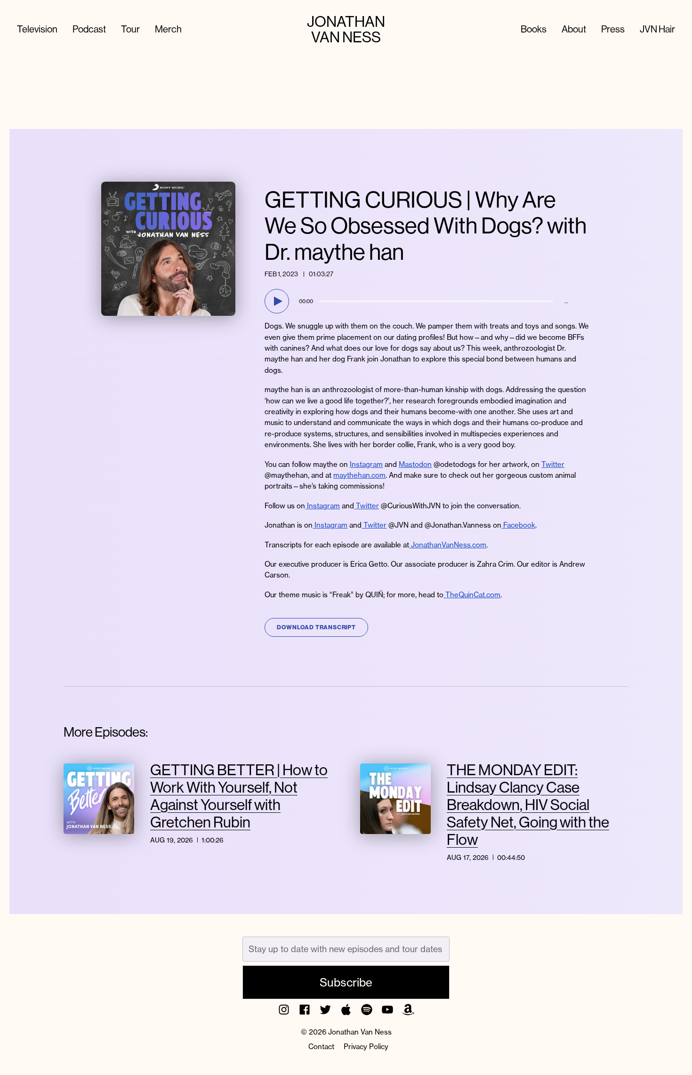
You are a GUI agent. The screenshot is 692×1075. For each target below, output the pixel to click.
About (574, 29)
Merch (168, 29)
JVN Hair (657, 29)
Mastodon (415, 464)
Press (613, 29)
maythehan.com (359, 475)
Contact (321, 1046)
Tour (130, 29)
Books (534, 29)
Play (278, 301)
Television (37, 29)
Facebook (518, 525)
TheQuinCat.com (471, 594)
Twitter (552, 464)
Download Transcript (316, 627)
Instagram (366, 464)
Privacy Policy (366, 1046)
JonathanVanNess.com (447, 544)
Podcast (89, 29)
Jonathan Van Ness (346, 29)
